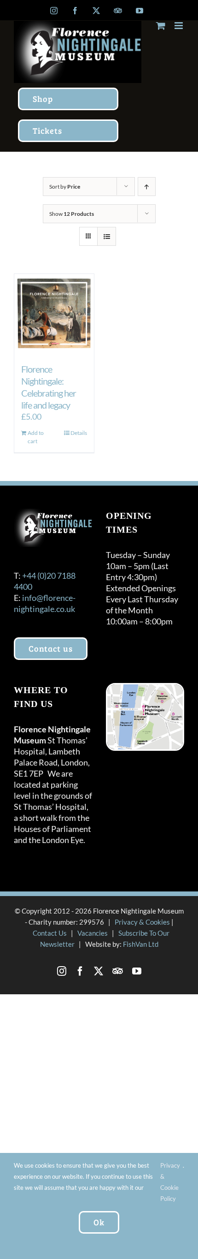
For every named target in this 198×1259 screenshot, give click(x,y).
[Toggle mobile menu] (179, 25)
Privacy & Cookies (142, 922)
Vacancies (92, 933)
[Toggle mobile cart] (160, 25)
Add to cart (36, 437)
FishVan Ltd (140, 944)
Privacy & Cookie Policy (170, 1182)
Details (78, 432)
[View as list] (107, 236)
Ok (99, 1222)
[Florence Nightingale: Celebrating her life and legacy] (54, 314)
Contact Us (50, 933)
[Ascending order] (147, 186)
